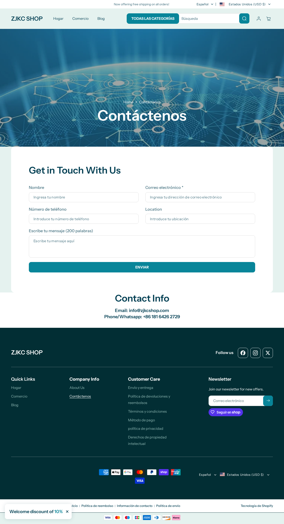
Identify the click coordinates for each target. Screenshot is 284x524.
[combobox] (212, 18)
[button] (268, 19)
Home (128, 102)
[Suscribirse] (268, 400)
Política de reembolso (97, 506)
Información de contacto (134, 506)
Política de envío (168, 506)
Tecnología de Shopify (257, 506)
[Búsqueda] (244, 18)
